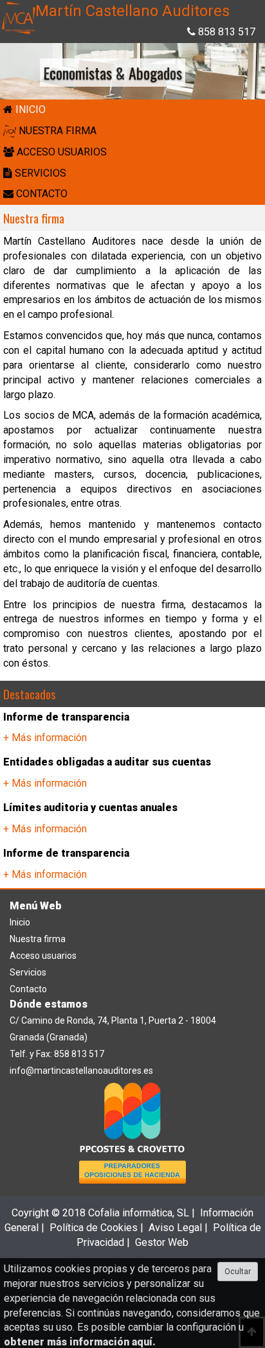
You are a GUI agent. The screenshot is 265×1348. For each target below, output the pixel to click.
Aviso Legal (175, 1227)
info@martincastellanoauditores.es (81, 1070)
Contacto (28, 989)
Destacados (29, 694)
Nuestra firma (33, 218)
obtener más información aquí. (80, 1342)
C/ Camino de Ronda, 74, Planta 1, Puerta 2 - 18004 (113, 1020)
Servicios (28, 972)
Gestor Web (161, 1242)
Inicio (20, 922)
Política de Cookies (94, 1227)
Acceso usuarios (43, 955)
